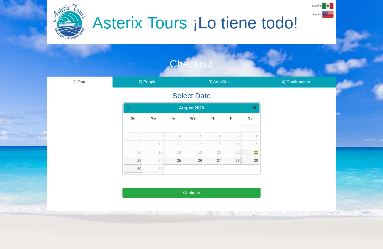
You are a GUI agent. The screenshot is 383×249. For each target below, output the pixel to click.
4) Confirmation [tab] (296, 82)
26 (200, 160)
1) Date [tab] (80, 82)
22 (256, 152)
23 (139, 160)
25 (179, 160)
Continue (191, 192)
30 (139, 168)
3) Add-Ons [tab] (219, 82)
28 (238, 160)
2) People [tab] (148, 82)
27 (219, 160)
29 (256, 160)
